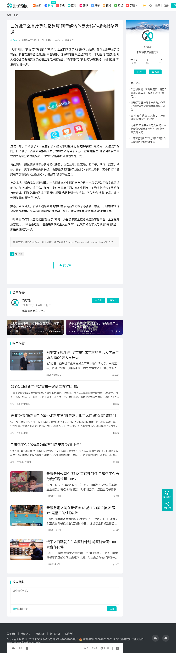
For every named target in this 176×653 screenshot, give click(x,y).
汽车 (97, 5)
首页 (39, 5)
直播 (108, 5)
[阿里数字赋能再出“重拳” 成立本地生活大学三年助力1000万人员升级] (26, 360)
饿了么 (19, 253)
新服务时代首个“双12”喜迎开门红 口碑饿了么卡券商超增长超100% (82, 476)
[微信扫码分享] (13, 648)
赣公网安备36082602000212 (98, 639)
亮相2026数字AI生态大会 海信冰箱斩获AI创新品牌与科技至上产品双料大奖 (148, 129)
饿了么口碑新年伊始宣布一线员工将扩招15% (44, 387)
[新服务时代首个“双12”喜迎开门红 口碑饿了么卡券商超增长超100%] (26, 481)
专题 (132, 5)
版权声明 (55, 633)
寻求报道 (40, 633)
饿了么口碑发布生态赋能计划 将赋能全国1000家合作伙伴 (81, 544)
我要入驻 (26, 633)
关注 (100, 300)
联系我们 (69, 633)
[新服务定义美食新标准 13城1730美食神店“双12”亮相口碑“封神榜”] (26, 515)
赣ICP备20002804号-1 (66, 639)
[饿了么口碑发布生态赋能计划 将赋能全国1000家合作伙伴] (26, 549)
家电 (73, 5)
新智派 (14, 40)
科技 (50, 5)
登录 (157, 5)
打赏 (104, 647)
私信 (114, 300)
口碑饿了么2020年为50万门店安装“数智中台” (45, 445)
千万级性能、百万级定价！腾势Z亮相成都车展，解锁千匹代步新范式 (148, 93)
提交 (112, 608)
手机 (62, 5)
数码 (85, 5)
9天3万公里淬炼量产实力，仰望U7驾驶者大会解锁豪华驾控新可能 (148, 106)
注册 (166, 5)
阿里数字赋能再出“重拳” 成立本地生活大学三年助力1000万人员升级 (82, 355)
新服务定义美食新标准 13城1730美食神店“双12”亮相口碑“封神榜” (81, 510)
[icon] (155, 638)
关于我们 (11, 633)
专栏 (120, 5)
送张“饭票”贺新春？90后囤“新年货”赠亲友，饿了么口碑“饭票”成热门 (63, 416)
